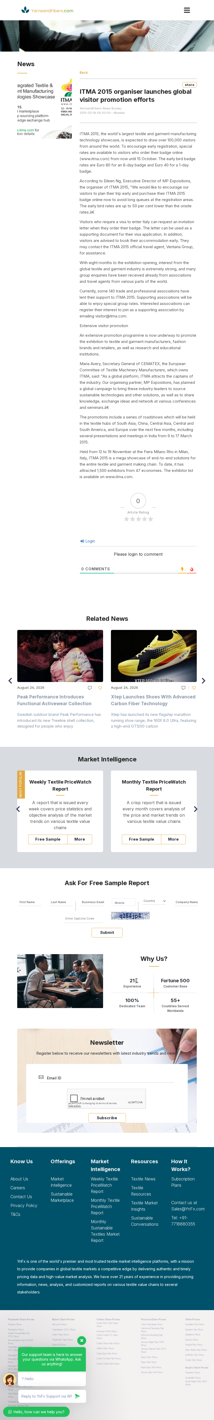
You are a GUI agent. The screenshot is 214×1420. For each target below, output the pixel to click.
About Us (19, 1178)
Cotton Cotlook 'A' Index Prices (107, 1337)
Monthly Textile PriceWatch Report (105, 1206)
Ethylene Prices (15, 1324)
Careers (17, 1187)
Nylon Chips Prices (60, 1334)
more (79, 839)
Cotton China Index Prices (108, 1343)
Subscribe (107, 1117)
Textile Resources (141, 1191)
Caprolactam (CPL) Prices (63, 1329)
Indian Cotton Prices (105, 1348)
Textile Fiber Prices (193, 1360)
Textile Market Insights (144, 1206)
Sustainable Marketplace (62, 1197)
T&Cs (15, 1214)
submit (107, 932)
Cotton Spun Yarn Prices (107, 1353)
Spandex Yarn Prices (194, 1329)
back (84, 72)
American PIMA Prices (107, 1331)
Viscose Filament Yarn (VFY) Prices (153, 1350)
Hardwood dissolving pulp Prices (152, 1330)
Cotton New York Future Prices (107, 1325)
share (189, 85)
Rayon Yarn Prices (149, 1362)
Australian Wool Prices (194, 1324)
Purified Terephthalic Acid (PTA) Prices (18, 1335)
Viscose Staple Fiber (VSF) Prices (152, 1344)
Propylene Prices (192, 1372)
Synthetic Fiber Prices (194, 1355)
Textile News (143, 1178)
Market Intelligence (61, 1182)
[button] (205, 683)
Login (90, 541)
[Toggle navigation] (187, 10)
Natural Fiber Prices (194, 1344)
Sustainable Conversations (144, 1221)
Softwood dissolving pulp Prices (152, 1337)
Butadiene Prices (192, 1334)
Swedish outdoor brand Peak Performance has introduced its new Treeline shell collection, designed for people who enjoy (59, 720)
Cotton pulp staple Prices (152, 1324)
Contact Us (21, 1196)
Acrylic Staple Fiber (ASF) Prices (196, 1383)
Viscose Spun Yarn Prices (152, 1372)
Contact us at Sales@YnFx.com (187, 1205)
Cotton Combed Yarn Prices (109, 1358)
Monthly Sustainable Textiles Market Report (105, 1231)
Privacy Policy (23, 1205)
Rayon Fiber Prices (149, 1357)
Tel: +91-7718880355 (183, 1221)
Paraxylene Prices (16, 1329)
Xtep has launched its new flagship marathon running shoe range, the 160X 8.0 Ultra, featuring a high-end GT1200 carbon (153, 720)
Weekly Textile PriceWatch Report (104, 1185)
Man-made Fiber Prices (196, 1350)
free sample (48, 839)
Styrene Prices (191, 1339)
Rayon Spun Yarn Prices (151, 1367)
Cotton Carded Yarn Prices (108, 1363)
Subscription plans (183, 1182)
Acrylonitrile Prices (193, 1378)
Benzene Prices (59, 1324)
